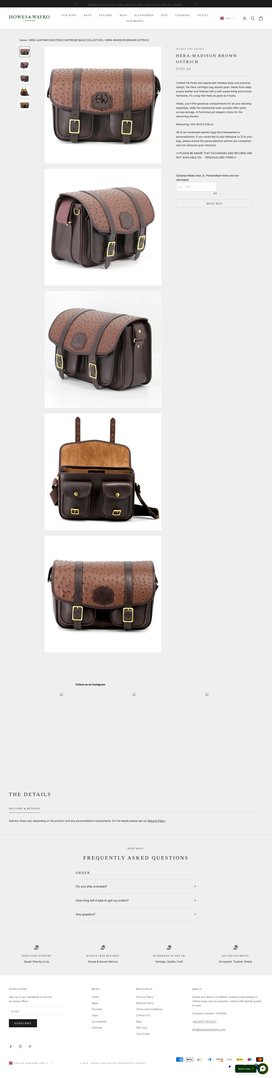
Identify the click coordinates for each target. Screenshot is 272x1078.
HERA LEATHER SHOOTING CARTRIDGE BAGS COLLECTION (66, 40)
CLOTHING (182, 15)
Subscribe (23, 1023)
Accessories (99, 1021)
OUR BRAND (134, 21)
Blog (139, 1021)
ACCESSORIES (144, 15)
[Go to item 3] (24, 78)
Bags (95, 1003)
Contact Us (143, 1015)
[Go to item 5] (24, 105)
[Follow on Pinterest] (30, 1046)
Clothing (97, 1027)
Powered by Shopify (132, 1063)
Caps (95, 1015)
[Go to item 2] (24, 65)
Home (22, 40)
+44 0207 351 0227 (204, 1021)
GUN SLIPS (68, 15)
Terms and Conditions (149, 1009)
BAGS (88, 15)
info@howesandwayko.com (208, 1029)
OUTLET (202, 15)
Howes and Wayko (190, 49)
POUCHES (105, 15)
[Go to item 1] (24, 52)
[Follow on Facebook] (11, 1046)
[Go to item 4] (24, 92)
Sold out (214, 203)
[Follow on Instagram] (20, 1046)
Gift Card (141, 1027)
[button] (251, 1068)
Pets (164, 15)
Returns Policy (156, 820)
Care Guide (143, 1033)
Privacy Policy (144, 996)
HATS (123, 15)
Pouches (97, 1009)
